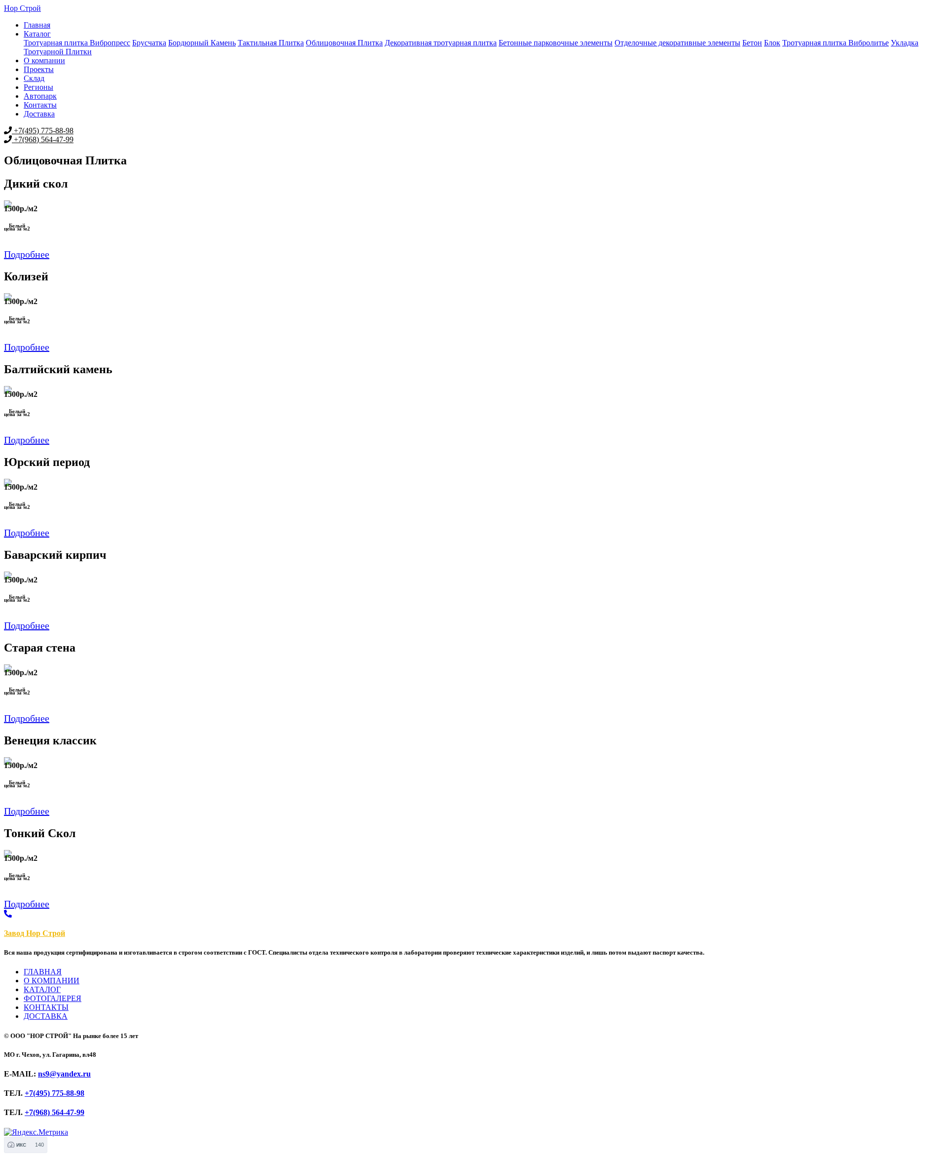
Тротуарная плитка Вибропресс (77, 43)
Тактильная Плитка (271, 43)
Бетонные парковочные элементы (556, 43)
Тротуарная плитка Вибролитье (835, 43)
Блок (772, 43)
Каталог (37, 34)
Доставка (39, 114)
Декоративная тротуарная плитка (441, 43)
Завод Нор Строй (34, 933)
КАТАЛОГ (42, 989)
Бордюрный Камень (202, 43)
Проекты (39, 69)
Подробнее (26, 254)
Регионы (38, 87)
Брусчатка (149, 43)
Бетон (752, 43)
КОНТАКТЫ (46, 1007)
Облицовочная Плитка (344, 43)
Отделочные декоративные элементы (677, 43)
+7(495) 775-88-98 (42, 130)
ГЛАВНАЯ (43, 971)
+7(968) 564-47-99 (42, 139)
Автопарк (40, 96)
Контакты (40, 105)
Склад (34, 78)
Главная (37, 25)
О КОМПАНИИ (51, 980)
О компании (44, 60)
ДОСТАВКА (46, 1016)
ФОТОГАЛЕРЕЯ (52, 998)
